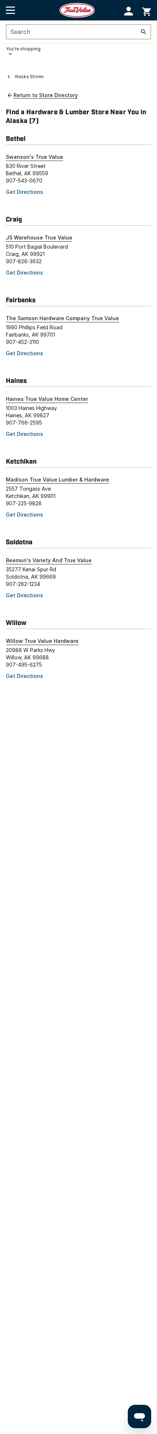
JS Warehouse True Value (39, 237)
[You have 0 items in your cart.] (146, 10)
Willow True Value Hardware (42, 641)
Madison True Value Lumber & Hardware (57, 479)
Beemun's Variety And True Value (49, 560)
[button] (128, 11)
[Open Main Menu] (10, 10)
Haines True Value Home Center (47, 399)
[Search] (143, 31)
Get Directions (24, 192)
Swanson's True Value (34, 157)
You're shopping (23, 48)
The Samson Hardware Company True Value (62, 318)
